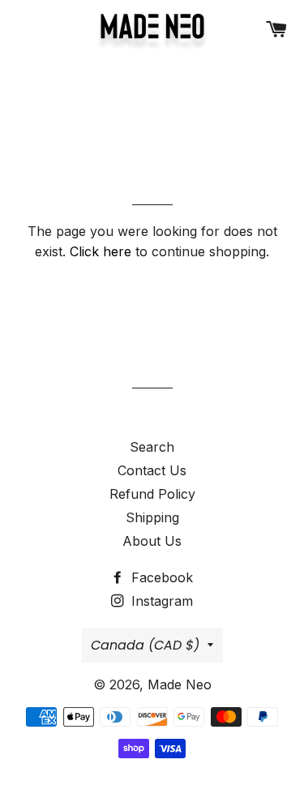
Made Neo (180, 684)
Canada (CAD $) (145, 645)
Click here (100, 251)
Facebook (160, 577)
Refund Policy (152, 494)
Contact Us (152, 470)
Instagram (160, 601)
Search (152, 447)
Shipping (152, 517)
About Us (152, 541)
